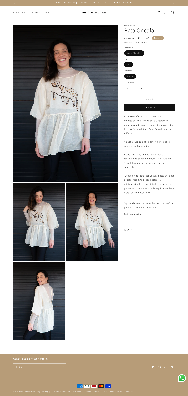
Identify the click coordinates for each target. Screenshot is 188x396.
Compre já (149, 107)
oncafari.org (144, 192)
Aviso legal (130, 391)
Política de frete (116, 391)
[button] (48, 12)
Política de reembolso (61, 391)
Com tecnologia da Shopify (39, 392)
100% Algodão (135, 54)
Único (131, 77)
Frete (126, 42)
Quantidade (129, 82)
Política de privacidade (82, 391)
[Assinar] (62, 366)
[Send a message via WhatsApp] (182, 378)
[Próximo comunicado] (174, 3)
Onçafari (160, 120)
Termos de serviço (100, 391)
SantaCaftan (24, 392)
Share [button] (129, 229)
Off (130, 65)
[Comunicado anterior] (14, 3)
